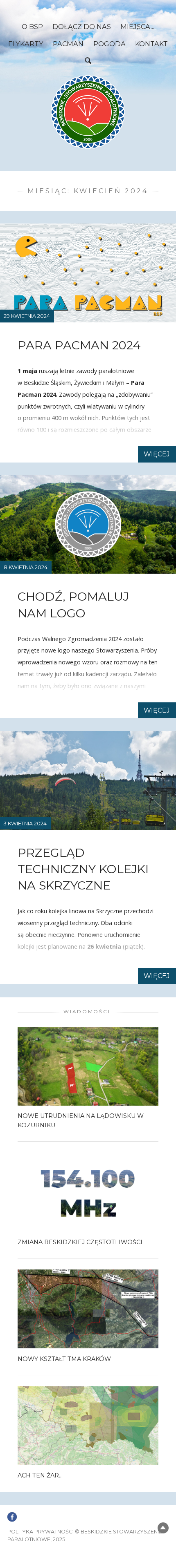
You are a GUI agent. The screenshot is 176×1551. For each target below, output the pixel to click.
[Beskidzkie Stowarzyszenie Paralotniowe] (88, 112)
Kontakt (151, 44)
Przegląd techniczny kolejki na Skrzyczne (83, 869)
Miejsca (135, 26)
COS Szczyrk (50, 966)
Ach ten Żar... (40, 1475)
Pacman (68, 44)
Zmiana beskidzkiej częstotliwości (80, 1242)
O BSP (32, 26)
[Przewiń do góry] (163, 1527)
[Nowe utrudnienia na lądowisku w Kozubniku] (88, 1065)
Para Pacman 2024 (79, 345)
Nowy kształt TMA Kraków (64, 1359)
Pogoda (109, 44)
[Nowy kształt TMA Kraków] (88, 1308)
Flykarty (25, 44)
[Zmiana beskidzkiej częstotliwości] (88, 1191)
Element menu (12, 1512)
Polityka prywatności (40, 1532)
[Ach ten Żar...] (88, 1425)
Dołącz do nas (81, 26)
